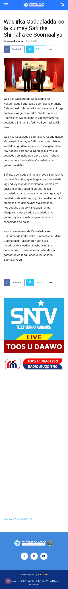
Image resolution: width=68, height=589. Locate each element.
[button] (6, 5)
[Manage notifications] (8, 581)
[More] (51, 49)
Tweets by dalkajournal (18, 518)
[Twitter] (34, 556)
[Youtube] (44, 556)
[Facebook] (24, 556)
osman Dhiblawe (15, 41)
